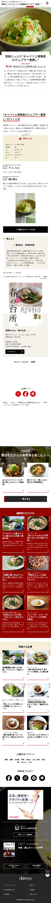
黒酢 (11, 759)
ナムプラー (25, 361)
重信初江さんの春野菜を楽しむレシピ (29, 66)
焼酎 (6, 759)
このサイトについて (9, 885)
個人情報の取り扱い (9, 889)
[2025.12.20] (13, 723)
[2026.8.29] (13, 563)
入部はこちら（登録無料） (25, 834)
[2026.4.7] (38, 657)
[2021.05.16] (38, 470)
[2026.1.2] (13, 602)
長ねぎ (28, 759)
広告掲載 (32, 889)
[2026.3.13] (38, 690)
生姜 (43, 759)
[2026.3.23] (38, 723)
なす (30, 762)
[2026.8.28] (38, 523)
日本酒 (17, 759)
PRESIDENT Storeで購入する (14, 866)
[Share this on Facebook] (25, 394)
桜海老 (33, 361)
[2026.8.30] (38, 563)
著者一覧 (32, 885)
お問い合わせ (33, 894)
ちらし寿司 (36, 759)
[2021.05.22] (13, 470)
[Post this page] (18, 394)
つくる (13, 402)
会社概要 (6, 894)
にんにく (24, 762)
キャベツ (17, 361)
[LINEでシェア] (33, 394)
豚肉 (22, 759)
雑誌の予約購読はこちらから (37, 866)
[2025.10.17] (38, 602)
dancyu (5, 402)
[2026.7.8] (13, 690)
